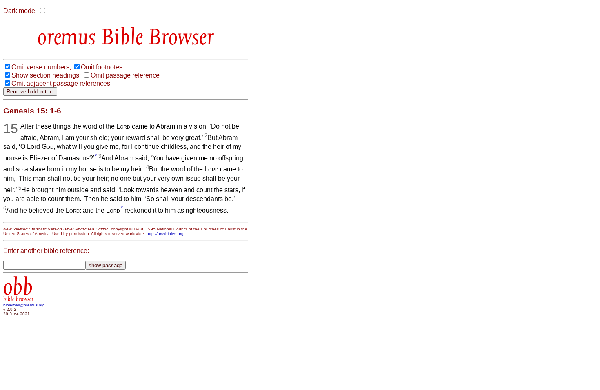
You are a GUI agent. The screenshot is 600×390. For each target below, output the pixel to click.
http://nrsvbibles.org (165, 233)
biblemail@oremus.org (24, 305)
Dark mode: (20, 10)
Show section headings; (46, 75)
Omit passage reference (125, 75)
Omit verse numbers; (41, 67)
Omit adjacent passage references (60, 83)
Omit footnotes (101, 67)
